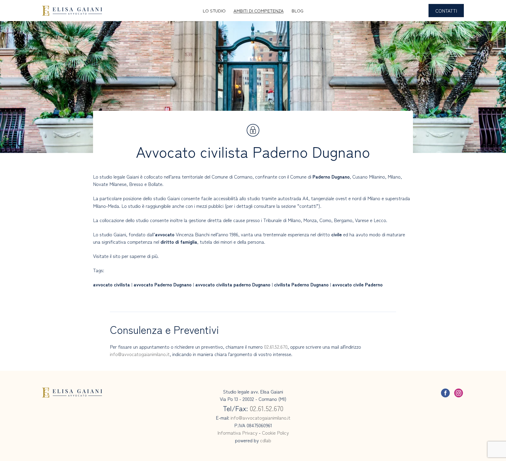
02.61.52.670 (276, 346)
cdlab (265, 440)
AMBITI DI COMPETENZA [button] (258, 10)
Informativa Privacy (237, 432)
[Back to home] (72, 10)
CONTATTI (446, 10)
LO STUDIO (214, 10)
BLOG (297, 10)
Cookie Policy (275, 432)
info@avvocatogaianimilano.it (140, 353)
